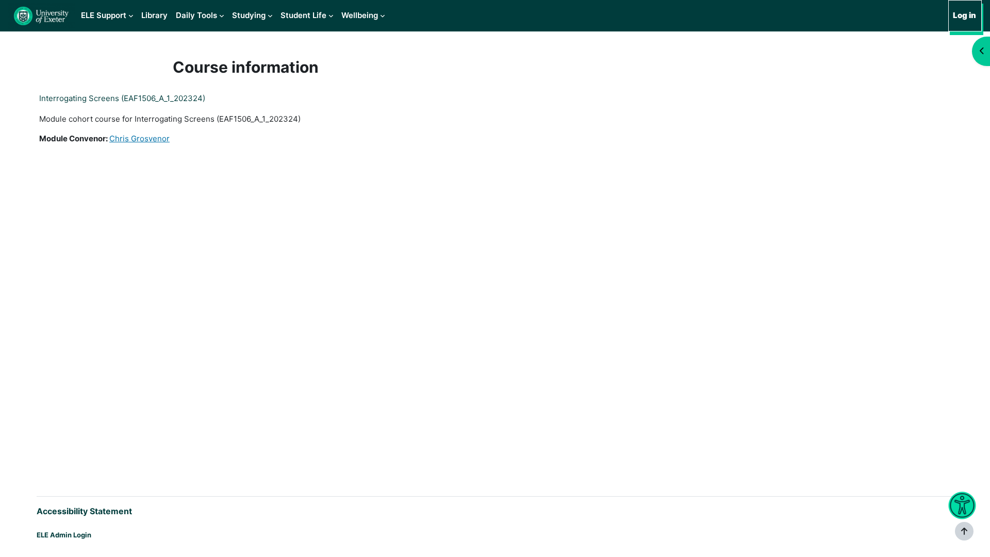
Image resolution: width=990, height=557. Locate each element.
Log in (964, 15)
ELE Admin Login (64, 535)
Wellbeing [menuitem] (359, 15)
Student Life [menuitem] (303, 15)
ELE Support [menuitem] (103, 15)
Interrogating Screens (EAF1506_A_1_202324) (122, 98)
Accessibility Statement (84, 511)
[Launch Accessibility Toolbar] (962, 506)
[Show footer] (964, 531)
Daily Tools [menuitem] (196, 15)
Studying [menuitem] (249, 15)
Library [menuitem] (154, 15)
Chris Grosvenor (139, 138)
